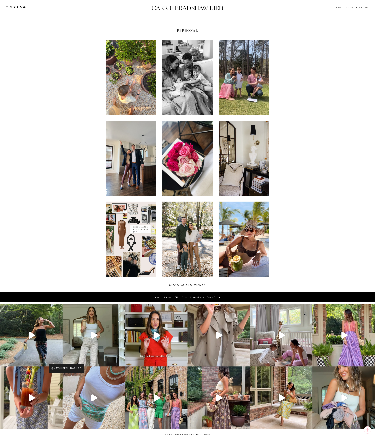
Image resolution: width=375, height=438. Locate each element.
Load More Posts (187, 285)
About (158, 297)
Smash (206, 434)
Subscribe (364, 7)
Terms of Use (213, 297)
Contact (167, 297)
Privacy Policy (197, 297)
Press (184, 297)
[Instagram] (59, 362)
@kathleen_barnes (66, 368)
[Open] (31, 335)
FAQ (177, 297)
